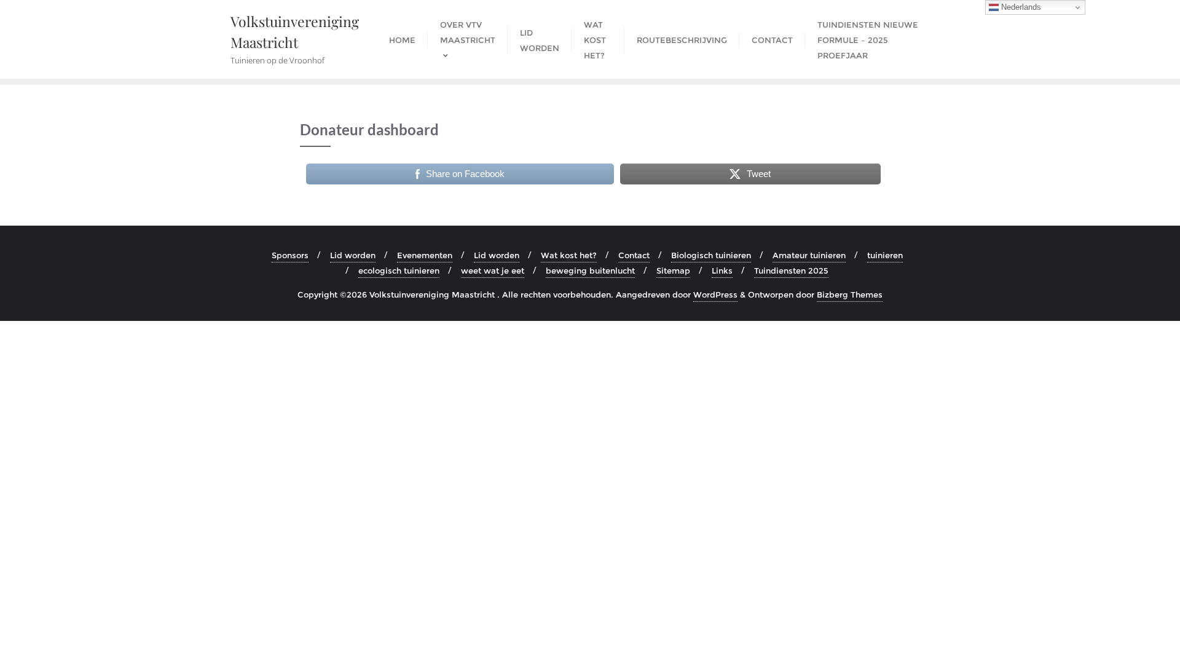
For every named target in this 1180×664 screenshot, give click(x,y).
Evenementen (424, 255)
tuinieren (885, 255)
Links (722, 270)
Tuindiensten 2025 (791, 270)
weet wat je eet (492, 270)
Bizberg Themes (850, 294)
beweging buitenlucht (590, 270)
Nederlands (1020, 7)
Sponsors (290, 255)
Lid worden (353, 255)
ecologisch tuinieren (398, 270)
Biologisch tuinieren (711, 255)
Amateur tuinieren (809, 255)
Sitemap (673, 270)
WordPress (715, 294)
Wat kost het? (569, 255)
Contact (634, 255)
